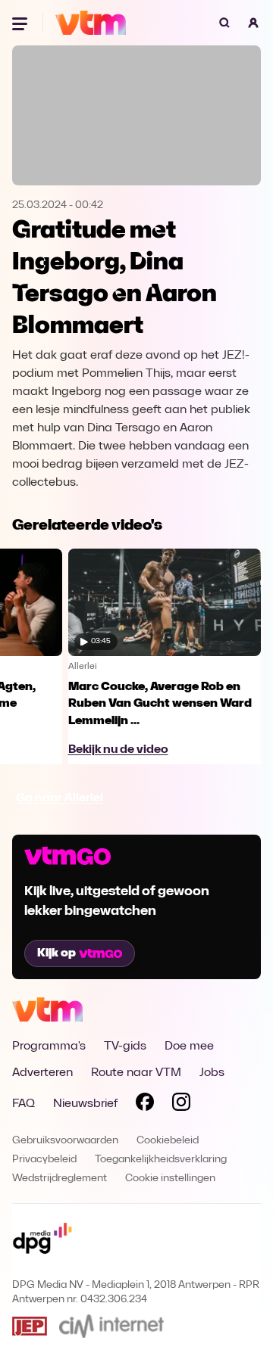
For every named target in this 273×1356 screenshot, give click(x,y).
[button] (253, 22)
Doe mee (189, 1046)
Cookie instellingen (170, 1178)
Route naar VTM (136, 1073)
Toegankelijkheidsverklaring (161, 1159)
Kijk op (56, 953)
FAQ (23, 1104)
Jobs (211, 1073)
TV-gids (125, 1046)
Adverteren (42, 1073)
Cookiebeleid (167, 1140)
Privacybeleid (44, 1159)
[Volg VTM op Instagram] (181, 1105)
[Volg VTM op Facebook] (145, 1105)
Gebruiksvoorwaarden (65, 1140)
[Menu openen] (21, 23)
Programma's (49, 1046)
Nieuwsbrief (85, 1104)
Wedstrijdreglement (59, 1178)
